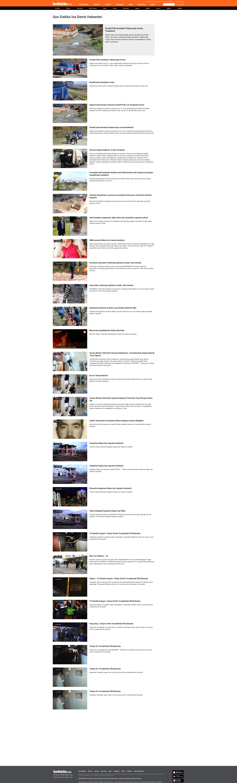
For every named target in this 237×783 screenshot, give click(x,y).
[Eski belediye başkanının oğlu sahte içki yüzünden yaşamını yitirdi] (70, 226)
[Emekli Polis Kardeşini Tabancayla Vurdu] (70, 68)
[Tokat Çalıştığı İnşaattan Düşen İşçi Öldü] (70, 519)
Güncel (90, 771)
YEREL (153, 4)
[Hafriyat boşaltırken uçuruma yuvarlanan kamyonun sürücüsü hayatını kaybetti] (70, 203)
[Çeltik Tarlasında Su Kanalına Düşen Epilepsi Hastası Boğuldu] (70, 429)
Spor (110, 771)
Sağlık (148, 8)
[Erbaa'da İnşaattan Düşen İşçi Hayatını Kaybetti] (70, 497)
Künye (71, 777)
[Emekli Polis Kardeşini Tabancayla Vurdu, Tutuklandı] (78, 40)
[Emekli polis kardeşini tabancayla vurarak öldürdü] (70, 136)
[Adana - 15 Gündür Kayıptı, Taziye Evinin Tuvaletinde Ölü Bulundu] (70, 587)
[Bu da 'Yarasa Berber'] (70, 384)
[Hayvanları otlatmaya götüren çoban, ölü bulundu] (70, 294)
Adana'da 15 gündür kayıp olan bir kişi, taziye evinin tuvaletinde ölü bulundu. (116, 672)
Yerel (123, 771)
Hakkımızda (56, 777)
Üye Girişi (179, 4)
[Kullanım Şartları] (83, 782)
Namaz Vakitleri (139, 771)
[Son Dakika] (62, 3)
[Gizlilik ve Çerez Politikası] (106, 782)
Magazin (116, 771)
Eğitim (169, 8)
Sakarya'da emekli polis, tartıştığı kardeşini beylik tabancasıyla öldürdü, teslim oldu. (118, 86)
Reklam (62, 777)
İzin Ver (134, 14)
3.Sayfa (179, 8)
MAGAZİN (141, 4)
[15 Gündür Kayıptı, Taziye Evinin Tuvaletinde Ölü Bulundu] (70, 542)
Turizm (158, 8)
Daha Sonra (122, 14)
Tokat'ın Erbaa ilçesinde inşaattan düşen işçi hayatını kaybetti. (111, 447)
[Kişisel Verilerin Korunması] (132, 782)
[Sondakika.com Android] (178, 776)
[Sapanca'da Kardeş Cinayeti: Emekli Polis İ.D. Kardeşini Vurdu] (70, 113)
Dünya (97, 771)
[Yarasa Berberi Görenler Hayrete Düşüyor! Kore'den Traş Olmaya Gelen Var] (70, 406)
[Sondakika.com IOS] (178, 772)
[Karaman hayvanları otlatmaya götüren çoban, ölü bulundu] (70, 271)
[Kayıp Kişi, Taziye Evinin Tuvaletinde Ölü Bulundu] (70, 632)
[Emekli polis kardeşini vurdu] (70, 91)
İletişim (66, 777)
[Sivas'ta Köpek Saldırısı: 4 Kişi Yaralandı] (70, 158)
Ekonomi (103, 771)
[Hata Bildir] (159, 782)
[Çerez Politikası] (119, 782)
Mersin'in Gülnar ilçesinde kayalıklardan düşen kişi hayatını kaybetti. (113, 334)
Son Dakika (82, 771)
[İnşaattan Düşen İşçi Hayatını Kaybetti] (70, 452)
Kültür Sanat (93, 8)
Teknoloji (80, 8)
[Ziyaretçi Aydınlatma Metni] (147, 782)
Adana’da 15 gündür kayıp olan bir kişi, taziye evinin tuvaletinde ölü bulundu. (116, 695)
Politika (57, 8)
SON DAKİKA (83, 4)
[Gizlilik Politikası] (93, 782)
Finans (68, 8)
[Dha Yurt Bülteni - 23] (70, 564)
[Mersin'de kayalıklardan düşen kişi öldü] (70, 339)
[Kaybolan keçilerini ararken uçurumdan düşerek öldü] (70, 316)
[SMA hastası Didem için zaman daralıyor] (70, 249)
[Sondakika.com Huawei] (178, 780)
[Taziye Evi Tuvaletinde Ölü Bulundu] (70, 655)
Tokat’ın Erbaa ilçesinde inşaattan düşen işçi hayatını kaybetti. (111, 492)
